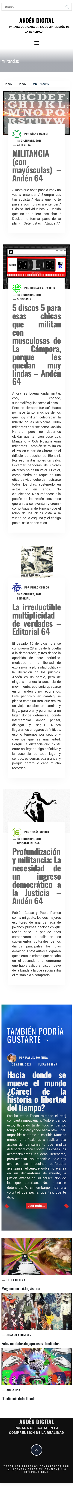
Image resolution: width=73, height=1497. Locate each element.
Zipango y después (19, 1335)
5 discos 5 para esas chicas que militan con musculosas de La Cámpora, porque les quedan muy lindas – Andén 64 (36, 344)
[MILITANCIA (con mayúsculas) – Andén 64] (36, 113)
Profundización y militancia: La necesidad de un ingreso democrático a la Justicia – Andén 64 (36, 876)
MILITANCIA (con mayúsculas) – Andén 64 (36, 165)
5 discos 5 (24, 299)
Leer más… (36, 1206)
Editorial (23, 598)
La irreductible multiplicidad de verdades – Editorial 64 (36, 619)
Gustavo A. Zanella (43, 288)
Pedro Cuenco (39, 587)
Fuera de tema (47, 1064)
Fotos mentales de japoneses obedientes (30, 1343)
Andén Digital (36, 20)
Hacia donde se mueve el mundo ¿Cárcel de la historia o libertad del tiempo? (36, 1090)
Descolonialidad (28, 843)
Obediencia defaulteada (18, 1398)
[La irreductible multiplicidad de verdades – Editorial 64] (36, 566)
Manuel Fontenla (36, 1057)
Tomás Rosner (39, 832)
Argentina (24, 145)
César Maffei (39, 134)
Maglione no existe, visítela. (21, 1288)
